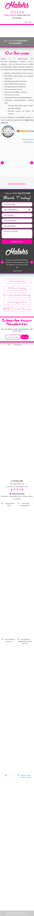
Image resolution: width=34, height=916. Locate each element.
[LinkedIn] (23, 12)
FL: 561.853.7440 (20, 41)
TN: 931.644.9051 (15, 43)
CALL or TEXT (17, 193)
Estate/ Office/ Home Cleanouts (19, 165)
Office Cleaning (17, 288)
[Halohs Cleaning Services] (17, 5)
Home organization (17, 302)
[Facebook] (12, 12)
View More (16, 271)
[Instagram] (15, 12)
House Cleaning (17, 281)
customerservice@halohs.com (17, 486)
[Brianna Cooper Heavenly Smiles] (25, 776)
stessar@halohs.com (17, 484)
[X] (17, 12)
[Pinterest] (20, 12)
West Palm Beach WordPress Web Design (17, 914)
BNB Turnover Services (17, 309)
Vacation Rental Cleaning (17, 295)
